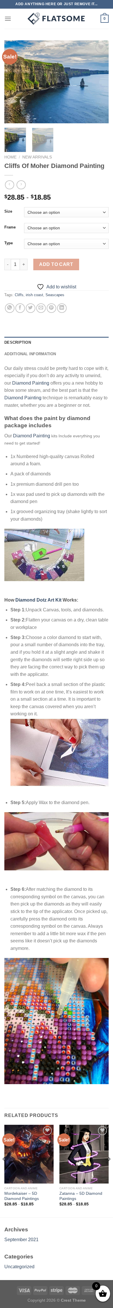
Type (8, 243)
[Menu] (7, 19)
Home (10, 157)
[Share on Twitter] (30, 308)
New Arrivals (37, 157)
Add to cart (56, 264)
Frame (10, 227)
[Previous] (13, 81)
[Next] (99, 81)
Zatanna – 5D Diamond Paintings (80, 1196)
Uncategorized (19, 1266)
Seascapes (54, 295)
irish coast (34, 295)
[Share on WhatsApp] (9, 308)
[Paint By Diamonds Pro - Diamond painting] (56, 19)
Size (8, 211)
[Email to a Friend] (41, 308)
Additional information (30, 354)
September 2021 (21, 1239)
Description (17, 342)
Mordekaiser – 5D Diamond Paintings (21, 1196)
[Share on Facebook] (20, 308)
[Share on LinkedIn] (62, 308)
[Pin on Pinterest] (51, 308)
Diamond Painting (30, 383)
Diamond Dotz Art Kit (38, 600)
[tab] (56, 342)
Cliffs (19, 295)
